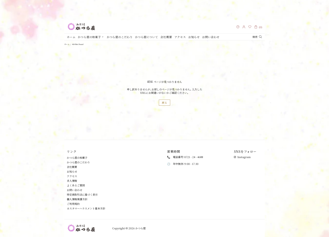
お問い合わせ (74, 190)
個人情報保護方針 (77, 199)
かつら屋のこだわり (78, 162)
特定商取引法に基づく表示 (82, 194)
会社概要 (72, 167)
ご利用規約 (73, 204)
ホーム (66, 44)
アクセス (72, 176)
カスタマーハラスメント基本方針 (86, 208)
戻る (164, 102)
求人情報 (72, 180)
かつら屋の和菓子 (77, 157)
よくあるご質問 (76, 185)
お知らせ (72, 171)
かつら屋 (88, 27)
